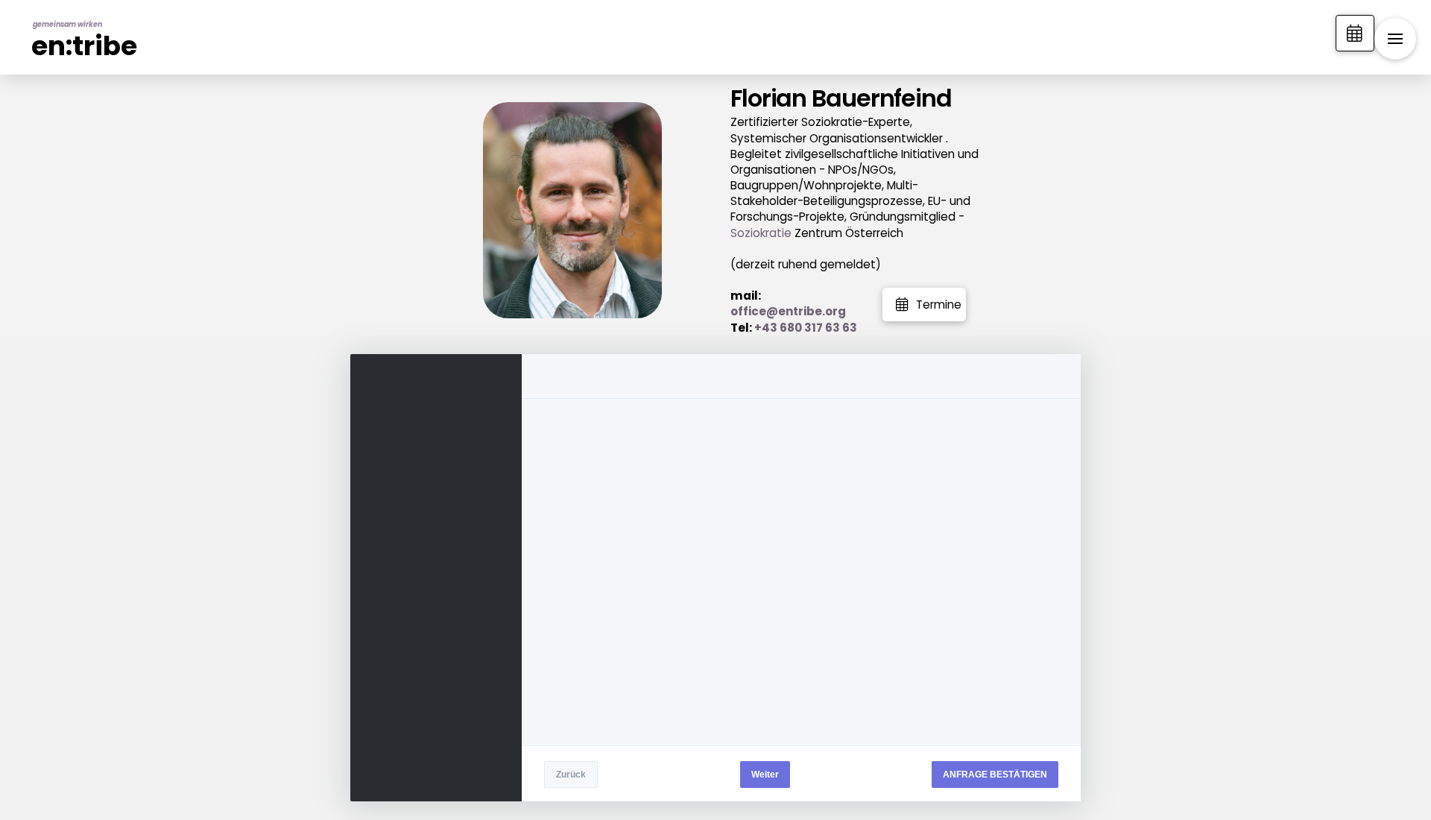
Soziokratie (761, 233)
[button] (1395, 39)
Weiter (765, 774)
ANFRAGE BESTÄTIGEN (995, 774)
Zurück (571, 774)
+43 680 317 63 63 (805, 327)
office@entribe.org (788, 311)
